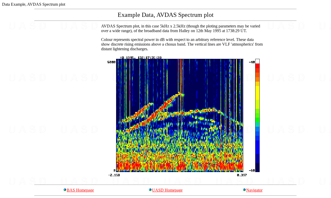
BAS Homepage (80, 190)
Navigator (254, 190)
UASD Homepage (167, 190)
